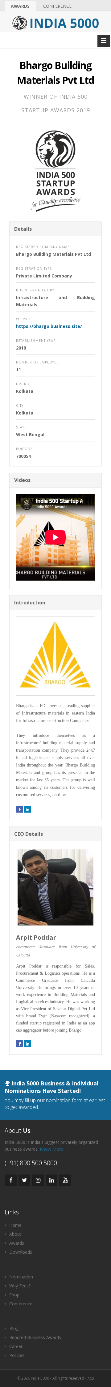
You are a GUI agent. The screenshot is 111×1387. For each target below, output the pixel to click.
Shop (13, 1295)
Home (15, 1225)
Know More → (54, 1149)
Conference (57, 6)
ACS (91, 1378)
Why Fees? (19, 1286)
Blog (13, 1328)
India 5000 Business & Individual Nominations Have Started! (51, 1087)
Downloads (20, 1252)
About (14, 1234)
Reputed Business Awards (34, 1337)
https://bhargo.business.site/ (49, 326)
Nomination (20, 1277)
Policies (16, 1355)
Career (15, 1346)
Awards (20, 6)
